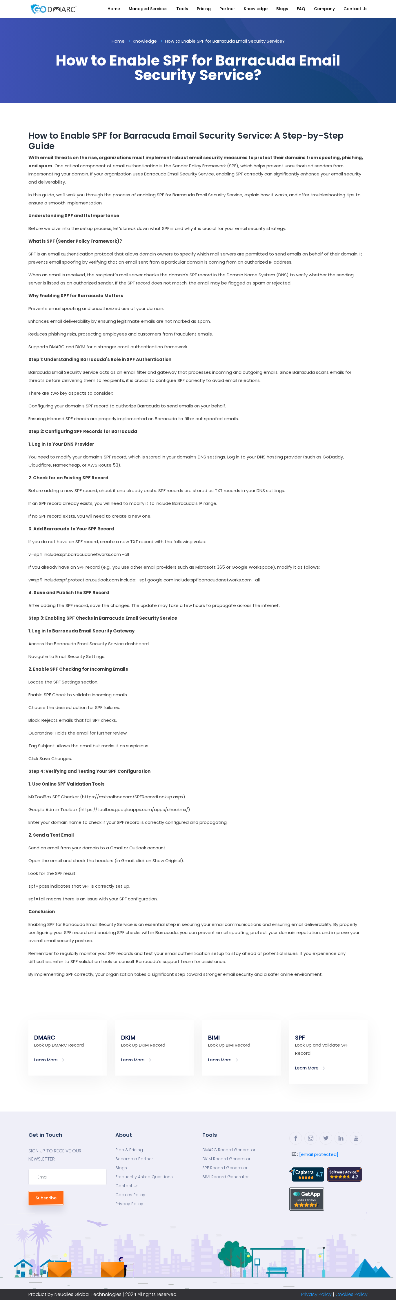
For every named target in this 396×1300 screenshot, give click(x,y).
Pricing (204, 9)
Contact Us (356, 9)
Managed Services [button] (148, 9)
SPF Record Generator (225, 1168)
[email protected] (318, 1154)
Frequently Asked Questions (144, 1177)
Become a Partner (134, 1159)
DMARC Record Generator (228, 1150)
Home (114, 9)
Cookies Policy (130, 1195)
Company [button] (324, 9)
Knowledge (256, 9)
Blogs (282, 9)
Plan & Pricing (129, 1150)
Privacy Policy (129, 1204)
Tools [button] (182, 9)
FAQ (301, 9)
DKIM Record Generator (226, 1159)
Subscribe (46, 1198)
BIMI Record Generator (225, 1177)
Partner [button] (227, 9)
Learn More (46, 1060)
